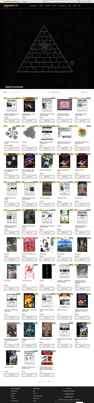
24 (12, 92)
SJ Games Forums (69, 393)
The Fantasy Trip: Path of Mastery (28, 226)
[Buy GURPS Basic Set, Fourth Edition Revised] (29, 104)
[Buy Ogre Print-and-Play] (64, 300)
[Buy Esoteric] (47, 271)
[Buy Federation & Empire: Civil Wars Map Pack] (82, 132)
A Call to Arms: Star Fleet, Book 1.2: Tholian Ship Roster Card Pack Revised (46, 368)
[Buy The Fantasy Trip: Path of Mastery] (29, 216)
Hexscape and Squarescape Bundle (11, 142)
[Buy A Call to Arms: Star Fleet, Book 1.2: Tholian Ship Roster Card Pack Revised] (47, 357)
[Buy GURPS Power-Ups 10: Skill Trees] (64, 329)
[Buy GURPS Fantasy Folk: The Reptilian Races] (29, 357)
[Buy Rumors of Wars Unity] (47, 160)
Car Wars (13, 398)
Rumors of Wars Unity (45, 170)
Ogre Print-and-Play (62, 309)
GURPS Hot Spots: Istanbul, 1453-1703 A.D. (47, 226)
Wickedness (43, 254)
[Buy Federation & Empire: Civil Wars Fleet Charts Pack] (64, 132)
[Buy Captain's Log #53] (11, 357)
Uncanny (6, 254)
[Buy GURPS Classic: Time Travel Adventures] (29, 300)
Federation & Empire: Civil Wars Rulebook (11, 170)
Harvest (59, 226)
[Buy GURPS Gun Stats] (64, 188)
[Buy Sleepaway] (82, 244)
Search (34, 400)
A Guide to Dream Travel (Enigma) (28, 339)
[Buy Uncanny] (11, 244)
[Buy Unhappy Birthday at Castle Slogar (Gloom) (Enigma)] (11, 329)
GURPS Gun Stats (62, 198)
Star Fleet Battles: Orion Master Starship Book (28, 170)
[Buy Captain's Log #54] (82, 160)
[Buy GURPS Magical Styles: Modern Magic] (82, 104)
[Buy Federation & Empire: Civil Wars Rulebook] (11, 160)
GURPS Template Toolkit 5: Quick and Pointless (11, 114)
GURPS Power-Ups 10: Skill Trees (64, 339)
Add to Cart (11, 120)
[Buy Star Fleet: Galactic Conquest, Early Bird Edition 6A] (82, 271)
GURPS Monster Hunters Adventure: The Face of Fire (81, 311)
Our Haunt (7, 280)
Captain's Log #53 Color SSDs (81, 339)
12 (10, 92)
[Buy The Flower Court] (29, 271)
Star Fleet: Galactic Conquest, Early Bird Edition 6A (80, 282)
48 (18, 92)
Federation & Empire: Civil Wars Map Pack (82, 142)
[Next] (53, 381)
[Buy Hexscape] (29, 132)
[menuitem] (84, 1)
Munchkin (13, 393)
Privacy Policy (36, 398)
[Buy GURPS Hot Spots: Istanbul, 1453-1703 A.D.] (47, 216)
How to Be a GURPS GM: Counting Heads (64, 281)
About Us (35, 393)
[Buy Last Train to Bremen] (47, 188)
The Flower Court (26, 280)
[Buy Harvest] (64, 216)
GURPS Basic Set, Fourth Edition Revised (28, 114)
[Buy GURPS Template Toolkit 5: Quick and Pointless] (11, 104)
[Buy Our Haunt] (11, 271)
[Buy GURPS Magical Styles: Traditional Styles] (82, 216)
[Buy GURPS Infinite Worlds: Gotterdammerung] (11, 216)
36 (15, 92)
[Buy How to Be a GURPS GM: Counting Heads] (64, 271)
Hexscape (24, 142)
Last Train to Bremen (45, 198)
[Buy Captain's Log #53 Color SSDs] (82, 329)
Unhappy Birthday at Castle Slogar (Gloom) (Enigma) (11, 339)
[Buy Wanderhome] (64, 244)
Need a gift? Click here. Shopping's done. (11, 1)
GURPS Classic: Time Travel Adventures (29, 310)
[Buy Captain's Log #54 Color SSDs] (64, 160)
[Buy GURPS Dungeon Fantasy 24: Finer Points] (29, 188)
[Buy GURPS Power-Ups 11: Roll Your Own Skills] (47, 104)
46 (49, 381)
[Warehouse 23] (11, 5)
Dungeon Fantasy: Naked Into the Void (46, 142)
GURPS (12, 395)
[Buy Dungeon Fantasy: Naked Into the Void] (47, 132)
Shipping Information (38, 395)
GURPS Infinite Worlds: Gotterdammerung (10, 226)
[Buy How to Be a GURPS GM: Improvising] (11, 300)
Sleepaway (78, 254)
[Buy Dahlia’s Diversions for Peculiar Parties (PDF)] (64, 104)
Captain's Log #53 (9, 367)
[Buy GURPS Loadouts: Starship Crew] (47, 300)
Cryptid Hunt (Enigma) (45, 339)
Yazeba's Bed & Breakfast (28, 254)
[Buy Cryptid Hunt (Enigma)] (47, 329)
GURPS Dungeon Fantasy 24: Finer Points (28, 198)
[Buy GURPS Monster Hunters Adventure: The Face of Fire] (82, 300)
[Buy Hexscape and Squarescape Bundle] (11, 132)
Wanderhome (60, 254)
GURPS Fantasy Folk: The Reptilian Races (28, 367)
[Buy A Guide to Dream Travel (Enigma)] (29, 329)
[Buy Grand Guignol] (82, 188)
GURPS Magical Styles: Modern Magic (81, 114)
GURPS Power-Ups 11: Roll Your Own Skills (47, 114)
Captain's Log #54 (79, 170)
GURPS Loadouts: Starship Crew (47, 310)
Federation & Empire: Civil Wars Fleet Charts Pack (64, 142)
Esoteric (42, 280)
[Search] (79, 1)
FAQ (34, 391)
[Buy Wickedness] (47, 244)
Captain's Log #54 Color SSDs (63, 170)
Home (49, 92)
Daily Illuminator (69, 396)
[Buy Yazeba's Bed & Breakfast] (29, 244)
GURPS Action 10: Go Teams (10, 198)
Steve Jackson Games (69, 391)
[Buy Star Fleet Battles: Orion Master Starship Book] (29, 160)
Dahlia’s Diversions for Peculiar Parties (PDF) (63, 114)
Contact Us (24, 1)
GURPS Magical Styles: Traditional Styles (81, 226)
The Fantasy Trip (14, 400)
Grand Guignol (79, 198)
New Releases (14, 391)
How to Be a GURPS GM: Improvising (11, 310)
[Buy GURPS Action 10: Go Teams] (11, 188)
